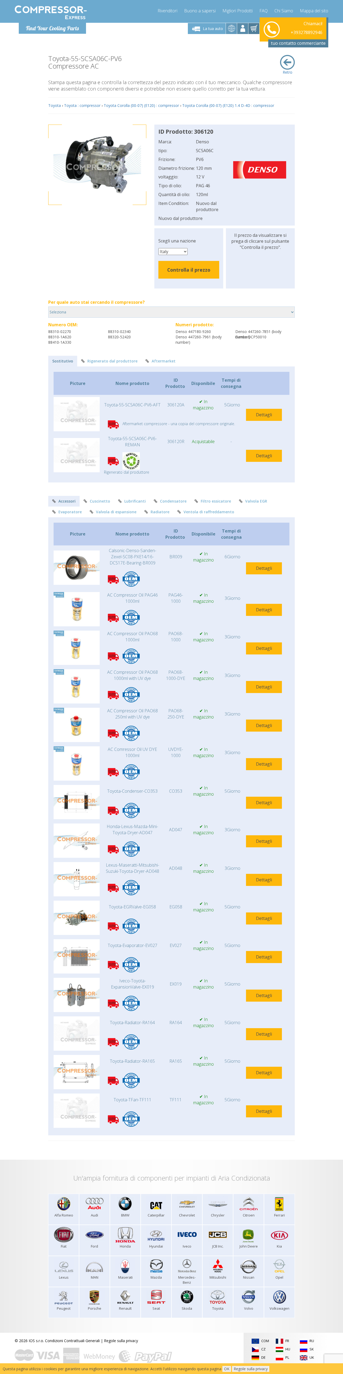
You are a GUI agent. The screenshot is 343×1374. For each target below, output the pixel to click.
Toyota (54, 105)
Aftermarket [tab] (164, 361)
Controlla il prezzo (188, 270)
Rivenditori (167, 10)
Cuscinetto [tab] (100, 501)
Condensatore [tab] (173, 501)
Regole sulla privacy (121, 1340)
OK (226, 1368)
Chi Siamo (283, 10)
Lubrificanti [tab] (135, 501)
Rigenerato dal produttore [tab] (112, 361)
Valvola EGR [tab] (256, 501)
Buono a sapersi (200, 10)
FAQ (263, 10)
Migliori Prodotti (237, 10)
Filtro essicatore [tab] (216, 501)
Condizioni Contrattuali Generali (72, 1340)
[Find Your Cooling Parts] (51, 12)
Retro (287, 72)
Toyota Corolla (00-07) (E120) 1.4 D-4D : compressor (228, 105)
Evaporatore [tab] (70, 511)
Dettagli (264, 415)
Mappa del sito (314, 10)
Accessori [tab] (67, 501)
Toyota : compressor (82, 105)
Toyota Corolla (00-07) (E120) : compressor (141, 105)
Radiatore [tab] (160, 511)
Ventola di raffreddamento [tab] (209, 511)
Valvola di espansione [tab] (116, 511)
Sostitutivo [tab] (62, 361)
